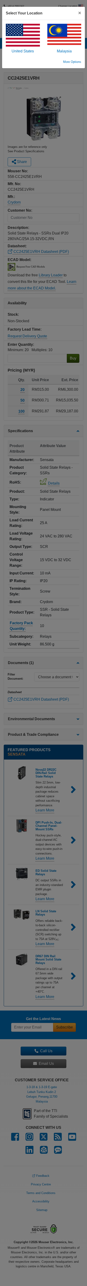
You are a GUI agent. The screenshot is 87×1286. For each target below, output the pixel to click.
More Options (72, 62)
